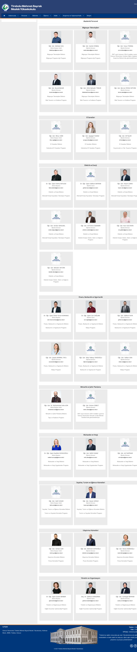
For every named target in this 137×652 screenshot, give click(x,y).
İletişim (89, 15)
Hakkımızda (12, 15)
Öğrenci (46, 15)
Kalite (56, 15)
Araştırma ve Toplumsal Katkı (72, 15)
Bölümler (35, 15)
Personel (24, 15)
